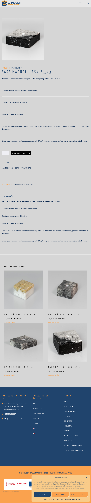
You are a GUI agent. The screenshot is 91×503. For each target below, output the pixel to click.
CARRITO (67, 431)
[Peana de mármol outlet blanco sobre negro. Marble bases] (23, 39)
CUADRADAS (26, 168)
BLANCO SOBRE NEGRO (10, 168)
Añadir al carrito (21, 153)
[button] (86, 478)
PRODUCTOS (37, 409)
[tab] (7, 185)
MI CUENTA (68, 426)
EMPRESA (36, 418)
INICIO (35, 404)
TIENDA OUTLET (38, 413)
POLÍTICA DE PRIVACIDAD (63, 499)
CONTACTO (37, 423)
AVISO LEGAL (76, 499)
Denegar (60, 494)
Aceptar (42, 494)
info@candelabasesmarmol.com (14, 419)
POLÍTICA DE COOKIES (48, 499)
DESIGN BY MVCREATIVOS (61, 473)
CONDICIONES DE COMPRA (73, 450)
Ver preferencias (78, 494)
